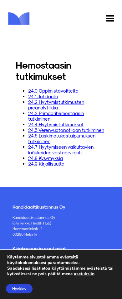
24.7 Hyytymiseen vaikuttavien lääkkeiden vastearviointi (61, 149)
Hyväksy (19, 288)
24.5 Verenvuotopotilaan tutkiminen (66, 130)
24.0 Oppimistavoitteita (53, 91)
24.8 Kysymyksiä (45, 158)
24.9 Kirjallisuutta (46, 163)
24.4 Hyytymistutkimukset (56, 124)
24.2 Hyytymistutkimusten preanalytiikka (56, 104)
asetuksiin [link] (84, 274)
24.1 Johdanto (43, 96)
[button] (110, 18)
